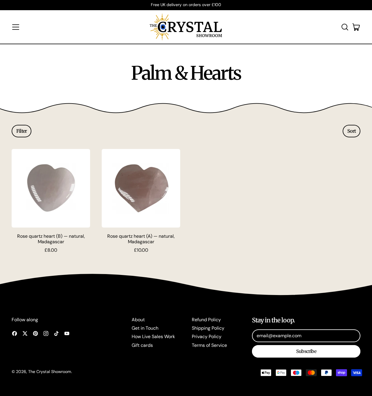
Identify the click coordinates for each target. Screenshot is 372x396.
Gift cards (142, 345)
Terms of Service (209, 345)
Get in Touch (145, 328)
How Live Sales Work (153, 336)
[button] (345, 27)
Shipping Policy (208, 328)
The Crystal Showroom (49, 371)
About (138, 320)
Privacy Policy (206, 336)
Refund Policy (206, 320)
